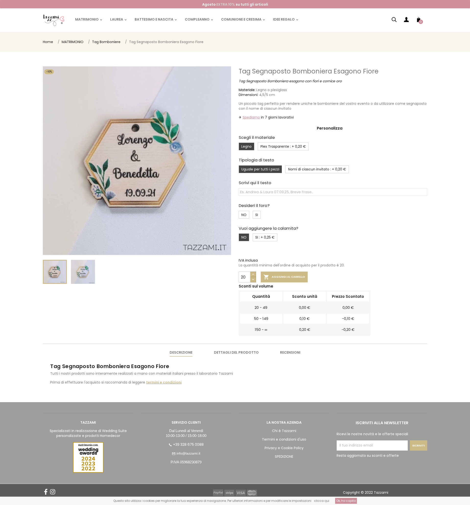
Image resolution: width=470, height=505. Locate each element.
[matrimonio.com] (88, 457)
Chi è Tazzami (284, 430)
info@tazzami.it (188, 453)
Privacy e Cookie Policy (284, 447)
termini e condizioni (164, 382)
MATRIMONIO (87, 19)
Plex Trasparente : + (283, 146)
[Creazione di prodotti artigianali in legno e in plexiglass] (53, 20)
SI (256, 214)
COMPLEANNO (197, 19)
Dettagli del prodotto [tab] (236, 352)
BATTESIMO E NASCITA (154, 19)
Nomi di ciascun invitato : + (317, 169)
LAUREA (117, 19)
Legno (246, 146)
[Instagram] (53, 493)
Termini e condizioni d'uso (284, 439)
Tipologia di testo (256, 160)
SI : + (265, 237)
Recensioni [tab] (290, 352)
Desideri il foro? (254, 205)
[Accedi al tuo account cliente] (406, 21)
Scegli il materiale (257, 137)
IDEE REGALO (284, 19)
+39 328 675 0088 (188, 444)
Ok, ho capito (346, 501)
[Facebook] (46, 493)
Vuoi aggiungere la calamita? (268, 228)
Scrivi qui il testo (255, 183)
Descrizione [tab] (181, 352)
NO (244, 214)
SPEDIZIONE (284, 456)
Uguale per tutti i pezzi (260, 169)
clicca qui (321, 501)
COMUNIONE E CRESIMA (241, 19)
